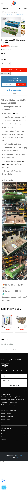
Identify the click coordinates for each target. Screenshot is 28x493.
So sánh (2, 461)
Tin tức (4, 340)
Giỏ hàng (3, 439)
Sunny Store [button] (6, 394)
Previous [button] (23, 19)
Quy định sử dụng (5, 422)
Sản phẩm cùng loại (11, 309)
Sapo (17, 457)
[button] (14, 445)
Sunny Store (19, 455)
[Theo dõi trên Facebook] (3, 365)
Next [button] (23, 34)
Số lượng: (4, 59)
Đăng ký (3, 436)
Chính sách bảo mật (6, 413)
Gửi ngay (21, 84)
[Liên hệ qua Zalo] (4, 480)
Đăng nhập (4, 433)
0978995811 (14, 399)
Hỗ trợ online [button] (6, 428)
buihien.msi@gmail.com (14, 404)
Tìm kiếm (3, 430)
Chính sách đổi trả (5, 419)
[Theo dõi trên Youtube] (7, 365)
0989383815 (21, 399)
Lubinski (15, 113)
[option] (23, 22)
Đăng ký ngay (13, 385)
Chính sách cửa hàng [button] (9, 410)
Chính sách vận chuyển (7, 416)
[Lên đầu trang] (25, 485)
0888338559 (13, 402)
